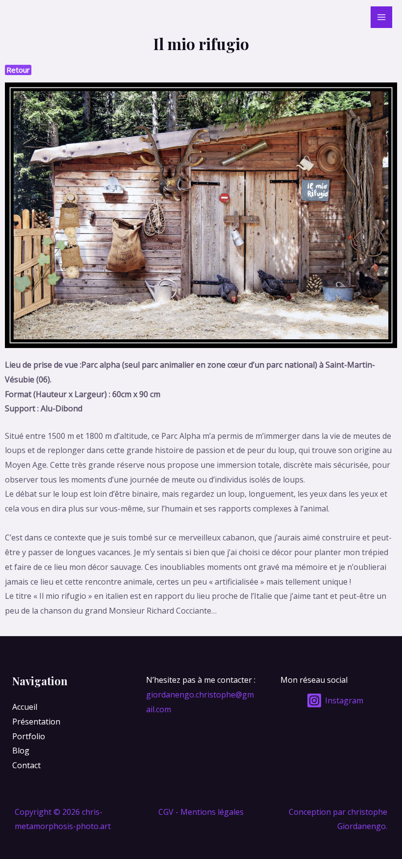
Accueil (24, 706)
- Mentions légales (210, 811)
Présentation (36, 721)
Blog (20, 750)
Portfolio (28, 736)
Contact (26, 765)
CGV (166, 811)
